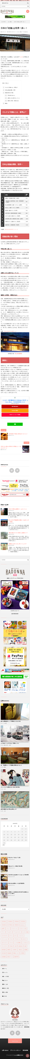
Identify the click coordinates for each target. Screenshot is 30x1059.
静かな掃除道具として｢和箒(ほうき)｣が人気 (10, 721)
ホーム (5, 968)
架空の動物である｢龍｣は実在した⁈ (8, 809)
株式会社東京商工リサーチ (11, 229)
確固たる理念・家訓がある (12, 100)
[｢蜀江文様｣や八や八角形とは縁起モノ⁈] (4, 535)
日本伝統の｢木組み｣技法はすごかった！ (18, 433)
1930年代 (10, 921)
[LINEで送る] (15, 424)
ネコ (15, 935)
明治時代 (10, 953)
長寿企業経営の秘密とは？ (10, 331)
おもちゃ (23, 925)
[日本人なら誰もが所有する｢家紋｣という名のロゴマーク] (25, 449)
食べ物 (5, 996)
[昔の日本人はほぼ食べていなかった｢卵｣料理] (4, 877)
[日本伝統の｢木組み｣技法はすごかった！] (4, 436)
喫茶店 (9, 949)
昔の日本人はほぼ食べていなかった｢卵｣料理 (18, 874)
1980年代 (16, 925)
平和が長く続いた (10, 95)
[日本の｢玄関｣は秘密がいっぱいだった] (4, 511)
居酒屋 (25, 949)
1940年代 (16, 921)
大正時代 (14, 949)
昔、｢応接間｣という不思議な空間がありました (11, 765)
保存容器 (4, 949)
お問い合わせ (5, 1050)
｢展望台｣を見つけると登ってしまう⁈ (17, 543)
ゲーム (11, 935)
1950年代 (23, 921)
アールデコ (9, 932)
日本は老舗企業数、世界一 (9, 90)
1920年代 (4, 921)
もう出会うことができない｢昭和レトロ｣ (10, 743)
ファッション (5, 939)
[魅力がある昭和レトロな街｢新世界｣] (4, 886)
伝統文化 (26, 31)
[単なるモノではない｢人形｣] (4, 860)
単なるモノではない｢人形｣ (14, 857)
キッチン (6, 972)
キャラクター (5, 935)
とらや (21, 57)
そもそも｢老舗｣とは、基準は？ (10, 87)
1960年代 (4, 925)
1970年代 (10, 925)
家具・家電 (8, 745)
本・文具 (4, 789)
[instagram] (11, 470)
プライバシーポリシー (15, 1050)
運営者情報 (25, 1050)
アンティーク (14, 928)
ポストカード (5, 942)
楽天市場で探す (15, 406)
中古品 (11, 946)
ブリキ (11, 939)
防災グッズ (10, 956)
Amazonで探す (15, 410)
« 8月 (3, 845)
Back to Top (15, 1041)
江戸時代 (22, 953)
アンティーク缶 (22, 928)
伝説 (25, 946)
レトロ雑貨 (4, 723)
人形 (15, 946)
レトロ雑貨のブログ (19, 1055)
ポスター (24, 939)
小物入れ (20, 949)
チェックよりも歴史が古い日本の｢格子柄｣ (10, 787)
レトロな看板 (17, 942)
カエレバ (17, 403)
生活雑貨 (4, 956)
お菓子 (3, 928)
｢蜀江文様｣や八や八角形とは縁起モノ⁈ (17, 532)
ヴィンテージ (5, 946)
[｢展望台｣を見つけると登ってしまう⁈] (4, 546)
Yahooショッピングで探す (14, 414)
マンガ (11, 942)
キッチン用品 (25, 932)
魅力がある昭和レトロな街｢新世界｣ (16, 883)
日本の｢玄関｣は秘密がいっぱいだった (17, 509)
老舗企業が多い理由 (8, 92)
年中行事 (4, 953)
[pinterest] (17, 470)
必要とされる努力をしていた (12, 98)
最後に (5, 103)
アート (3, 932)
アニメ (8, 928)
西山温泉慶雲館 (18, 353)
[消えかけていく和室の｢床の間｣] (4, 868)
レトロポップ (25, 942)
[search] (28, 6)
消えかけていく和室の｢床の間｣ (15, 866)
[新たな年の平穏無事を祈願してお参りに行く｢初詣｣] (4, 522)
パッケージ (20, 935)
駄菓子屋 (16, 956)
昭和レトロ (15, 953)
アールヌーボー (16, 932)
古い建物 (20, 31)
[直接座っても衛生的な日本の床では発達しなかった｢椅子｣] (4, 894)
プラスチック (17, 939)
